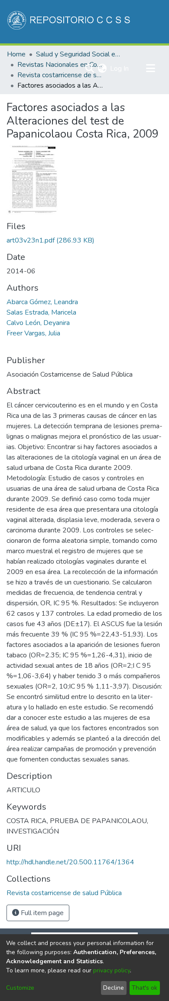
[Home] (69, 22)
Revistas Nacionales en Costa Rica (60, 64)
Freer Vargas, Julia (33, 333)
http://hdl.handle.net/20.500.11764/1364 (70, 862)
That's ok (144, 988)
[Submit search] (89, 68)
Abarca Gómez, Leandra (42, 302)
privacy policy (111, 970)
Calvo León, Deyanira (38, 323)
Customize (20, 988)
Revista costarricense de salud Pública (60, 75)
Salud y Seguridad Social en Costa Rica (79, 54)
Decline (113, 988)
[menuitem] (102, 68)
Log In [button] (120, 68)
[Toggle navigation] (150, 68)
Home (16, 54)
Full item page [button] (41, 913)
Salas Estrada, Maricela (41, 312)
